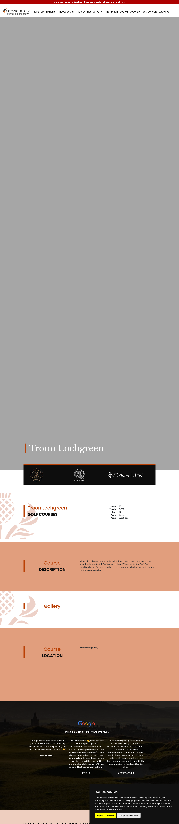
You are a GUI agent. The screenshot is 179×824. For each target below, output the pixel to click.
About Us (164, 11)
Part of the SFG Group (18, 14)
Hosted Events (95, 11)
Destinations (48, 11)
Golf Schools (149, 11)
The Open (80, 11)
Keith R (86, 773)
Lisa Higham (47, 755)
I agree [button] (100, 815)
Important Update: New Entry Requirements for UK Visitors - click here (89, 2)
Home (36, 11)
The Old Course (66, 11)
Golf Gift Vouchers (130, 11)
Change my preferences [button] (129, 815)
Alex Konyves (125, 773)
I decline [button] (110, 815)
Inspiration (112, 11)
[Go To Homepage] (16, 10)
